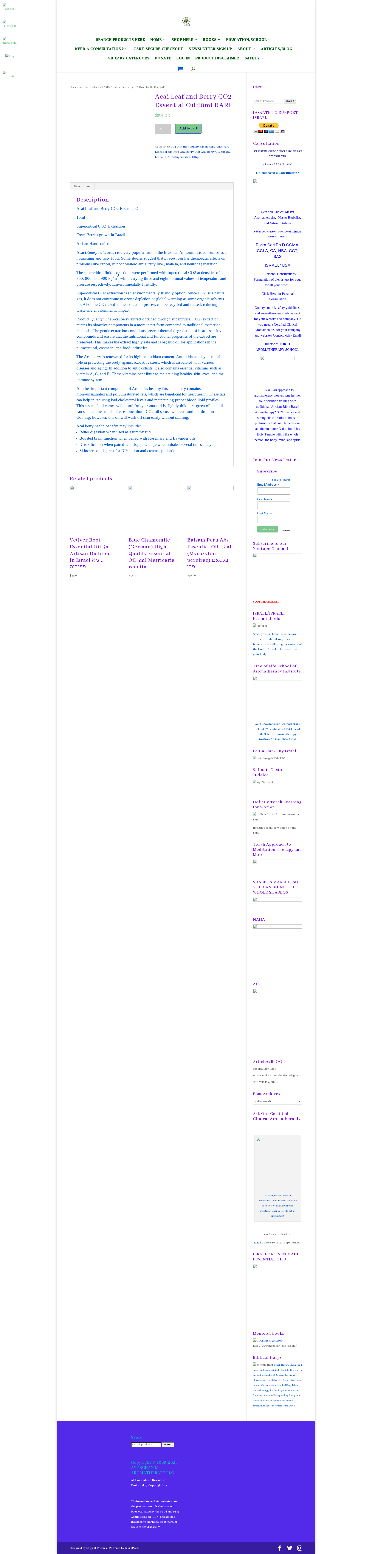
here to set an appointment (283, 1243)
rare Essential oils (89, 87)
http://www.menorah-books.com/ (275, 1346)
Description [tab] (82, 186)
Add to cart (188, 128)
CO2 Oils (176, 147)
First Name (264, 499)
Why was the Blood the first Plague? (276, 1075)
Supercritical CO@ (186, 157)
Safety (252, 59)
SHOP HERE (182, 40)
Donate (163, 59)
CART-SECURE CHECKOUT (158, 49)
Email (297, 335)
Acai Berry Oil (210, 152)
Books (210, 40)
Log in (183, 59)
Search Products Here (120, 40)
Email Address (268, 485)
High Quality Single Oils (198, 147)
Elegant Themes (96, 1548)
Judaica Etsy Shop (264, 1069)
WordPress (132, 1548)
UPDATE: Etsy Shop (265, 1082)
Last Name (264, 513)
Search (289, 101)
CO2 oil (168, 157)
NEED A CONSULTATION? (99, 49)
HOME (156, 40)
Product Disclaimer (217, 59)
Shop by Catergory (128, 59)
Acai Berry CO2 (190, 152)
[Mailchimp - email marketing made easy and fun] (286, 530)
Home (73, 87)
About (244, 49)
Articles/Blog (276, 49)
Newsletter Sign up (210, 49)
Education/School (246, 40)
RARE (105, 87)
